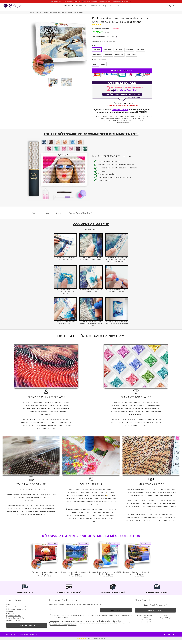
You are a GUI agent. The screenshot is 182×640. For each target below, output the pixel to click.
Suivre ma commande (27, 625)
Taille (94, 45)
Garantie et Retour (13, 614)
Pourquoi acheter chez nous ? (80, 213)
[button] (97, 25)
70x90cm (108, 55)
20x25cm (96, 50)
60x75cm (97, 55)
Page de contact (156, 610)
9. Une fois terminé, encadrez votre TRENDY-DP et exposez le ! (117, 323)
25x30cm (107, 50)
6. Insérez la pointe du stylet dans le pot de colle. (116, 290)
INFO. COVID (115, 6)
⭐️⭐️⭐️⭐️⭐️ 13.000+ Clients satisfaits (91, 638)
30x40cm (118, 50)
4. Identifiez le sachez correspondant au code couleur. (65, 291)
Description (45, 213)
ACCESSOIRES (95, 6)
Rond (103, 64)
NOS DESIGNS (80, 6)
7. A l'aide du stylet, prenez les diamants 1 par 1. (65, 322)
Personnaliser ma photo (15, 618)
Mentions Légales (12, 620)
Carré (95, 64)
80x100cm (119, 55)
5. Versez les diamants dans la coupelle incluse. (91, 290)
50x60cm (140, 50)
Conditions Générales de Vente (17, 607)
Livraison (59, 213)
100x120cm (131, 55)
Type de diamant (99, 60)
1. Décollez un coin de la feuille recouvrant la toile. (65, 258)
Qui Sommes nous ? (13, 616)
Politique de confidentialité (16, 609)
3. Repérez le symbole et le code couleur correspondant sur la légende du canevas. (116, 259)
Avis (33, 213)
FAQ (104, 6)
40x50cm (129, 50)
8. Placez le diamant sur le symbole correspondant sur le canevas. (91, 323)
